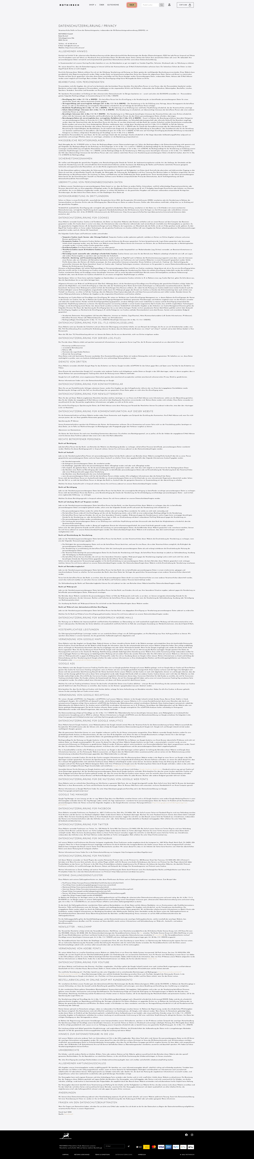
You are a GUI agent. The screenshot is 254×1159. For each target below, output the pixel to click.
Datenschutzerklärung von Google (101, 380)
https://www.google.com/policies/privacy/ (73, 791)
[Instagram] (192, 1134)
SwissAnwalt (68, 1114)
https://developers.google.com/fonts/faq (118, 789)
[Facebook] (186, 1134)
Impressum (142, 1154)
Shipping (65, 1154)
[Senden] (128, 1146)
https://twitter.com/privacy (157, 835)
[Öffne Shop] (95, 5)
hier (141, 933)
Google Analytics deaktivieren (124, 766)
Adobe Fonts (152, 959)
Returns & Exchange (81, 1154)
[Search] (161, 5)
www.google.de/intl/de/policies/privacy (87, 660)
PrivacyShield (159, 935)
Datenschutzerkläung (123, 1154)
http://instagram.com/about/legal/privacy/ (136, 852)
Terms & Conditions (102, 1154)
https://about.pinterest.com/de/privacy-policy (128, 872)
